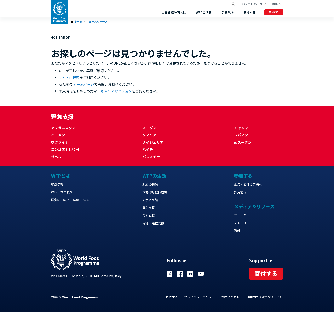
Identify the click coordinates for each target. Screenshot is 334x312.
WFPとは (60, 175)
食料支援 (148, 215)
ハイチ (147, 149)
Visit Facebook (180, 274)
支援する (249, 12)
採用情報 (240, 192)
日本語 (274, 4)
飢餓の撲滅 (150, 184)
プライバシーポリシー (199, 297)
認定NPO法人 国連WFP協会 (70, 199)
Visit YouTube (201, 274)
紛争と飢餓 (150, 199)
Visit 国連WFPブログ (190, 274)
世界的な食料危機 (154, 192)
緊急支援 (148, 207)
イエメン (58, 134)
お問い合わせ (230, 297)
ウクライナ (59, 142)
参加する (243, 175)
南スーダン (242, 142)
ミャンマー (242, 127)
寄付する (273, 12)
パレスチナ (151, 156)
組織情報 (57, 184)
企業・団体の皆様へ (248, 184)
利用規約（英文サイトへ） (264, 297)
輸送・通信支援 (153, 223)
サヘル (56, 156)
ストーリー (242, 223)
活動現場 (227, 12)
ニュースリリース (96, 21)
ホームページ (83, 84)
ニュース (240, 215)
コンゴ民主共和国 (65, 149)
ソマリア (149, 134)
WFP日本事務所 (62, 192)
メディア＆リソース (251, 4)
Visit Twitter (169, 274)
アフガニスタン (63, 127)
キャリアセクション (116, 90)
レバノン (241, 134)
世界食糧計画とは (173, 12)
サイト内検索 (69, 77)
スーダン (149, 127)
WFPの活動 (204, 12)
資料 (237, 230)
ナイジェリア (152, 142)
